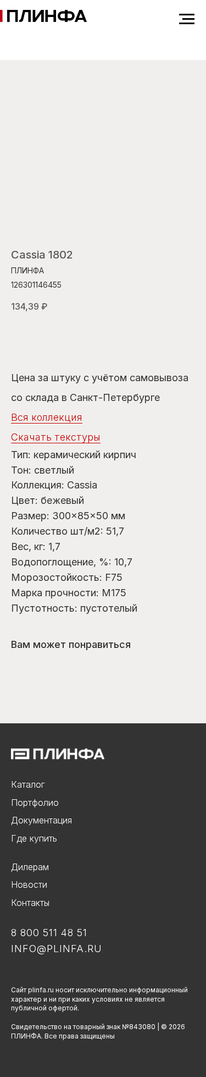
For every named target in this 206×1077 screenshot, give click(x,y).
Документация (41, 820)
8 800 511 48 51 (49, 932)
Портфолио (35, 802)
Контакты (30, 902)
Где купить (34, 838)
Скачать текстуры (56, 437)
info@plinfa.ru (56, 948)
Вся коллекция (46, 417)
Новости (29, 884)
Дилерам (30, 866)
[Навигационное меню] (186, 19)
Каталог (27, 784)
